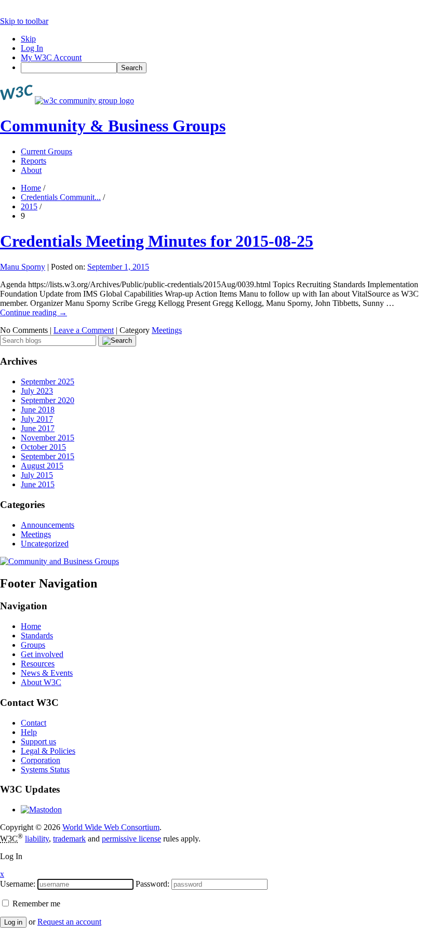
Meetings (167, 330)
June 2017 (38, 428)
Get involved (42, 654)
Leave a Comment (84, 330)
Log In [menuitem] (32, 48)
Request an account (69, 921)
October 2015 (43, 447)
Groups (33, 644)
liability (37, 838)
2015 (29, 206)
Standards (37, 635)
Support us (38, 741)
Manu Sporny (22, 266)
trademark (69, 838)
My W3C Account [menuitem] (51, 57)
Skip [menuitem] (28, 38)
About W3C (41, 682)
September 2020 (47, 400)
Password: (152, 883)
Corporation (40, 760)
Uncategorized (45, 543)
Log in (13, 922)
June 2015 (38, 484)
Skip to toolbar (24, 21)
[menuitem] (223, 67)
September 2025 (47, 381)
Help (29, 732)
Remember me (35, 903)
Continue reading (33, 312)
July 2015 (37, 475)
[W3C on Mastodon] (41, 809)
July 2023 (37, 390)
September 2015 (47, 456)
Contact (33, 722)
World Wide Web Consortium (110, 827)
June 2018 (38, 409)
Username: (17, 883)
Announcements (47, 524)
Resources (38, 663)
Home (31, 187)
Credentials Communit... (61, 197)
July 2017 (37, 418)
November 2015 (47, 437)
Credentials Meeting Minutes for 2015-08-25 (156, 241)
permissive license (131, 838)
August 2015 (42, 465)
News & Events (47, 672)
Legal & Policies (48, 750)
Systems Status (45, 769)
